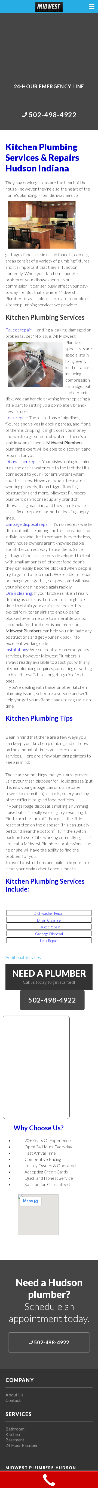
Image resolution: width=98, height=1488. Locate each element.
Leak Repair (49, 940)
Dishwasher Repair (49, 913)
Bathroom (14, 1428)
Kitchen (12, 1434)
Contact (13, 1400)
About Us (14, 1394)
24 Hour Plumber (21, 1445)
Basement (14, 1439)
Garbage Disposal (49, 934)
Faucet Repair (49, 927)
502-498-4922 (52, 1000)
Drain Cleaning (49, 920)
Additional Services (23, 957)
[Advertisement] (49, 44)
